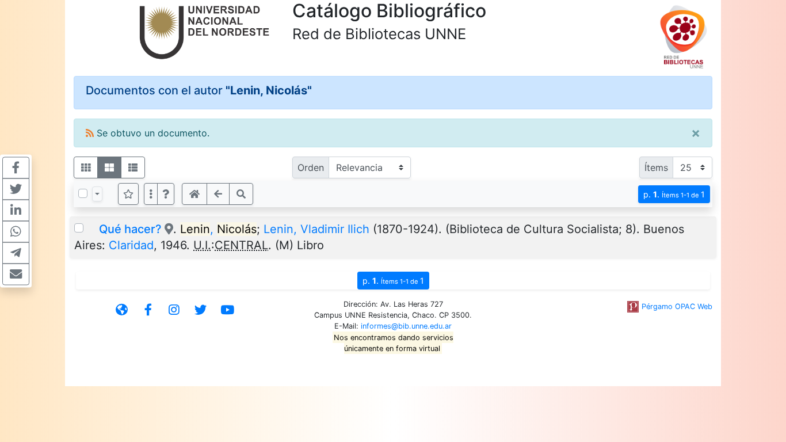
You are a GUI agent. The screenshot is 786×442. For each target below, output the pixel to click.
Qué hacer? (130, 229)
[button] (165, 194)
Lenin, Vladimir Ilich (316, 229)
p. (674, 194)
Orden (310, 167)
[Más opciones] (151, 194)
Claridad (131, 245)
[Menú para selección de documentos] (97, 193)
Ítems (656, 167)
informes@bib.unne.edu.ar (406, 326)
